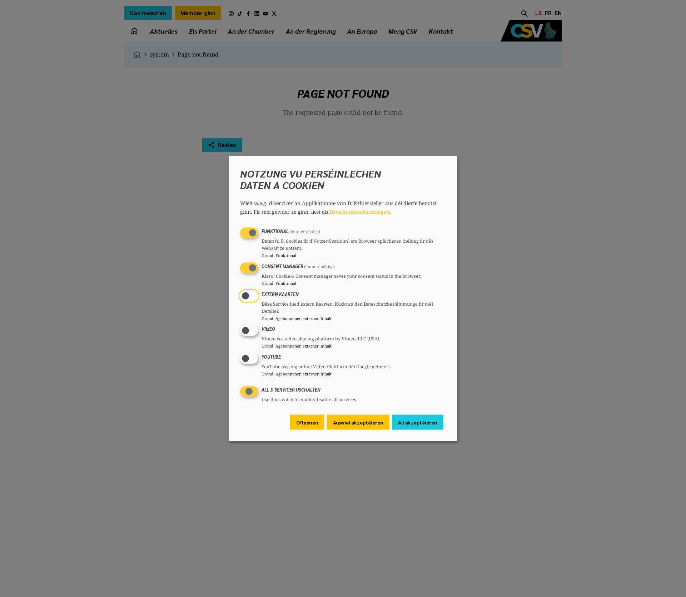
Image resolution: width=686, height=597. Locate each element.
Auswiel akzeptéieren (358, 422)
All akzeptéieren (417, 422)
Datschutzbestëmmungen (359, 211)
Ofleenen (307, 422)
